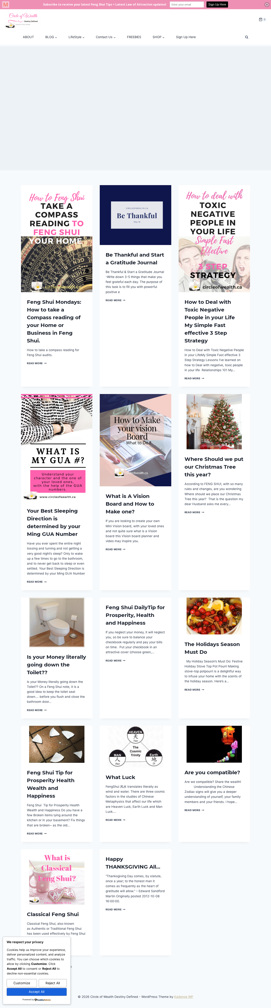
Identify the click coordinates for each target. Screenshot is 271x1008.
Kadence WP (183, 997)
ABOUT (28, 37)
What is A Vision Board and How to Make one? (130, 504)
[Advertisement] (135, 72)
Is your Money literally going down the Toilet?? (56, 665)
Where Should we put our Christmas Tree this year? (214, 467)
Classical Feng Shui (53, 914)
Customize (21, 983)
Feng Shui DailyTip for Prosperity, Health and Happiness (135, 615)
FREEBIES (134, 37)
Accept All (36, 992)
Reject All (53, 983)
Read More (37, 363)
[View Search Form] (246, 37)
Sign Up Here (186, 37)
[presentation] (56, 238)
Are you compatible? (212, 772)
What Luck (120, 777)
